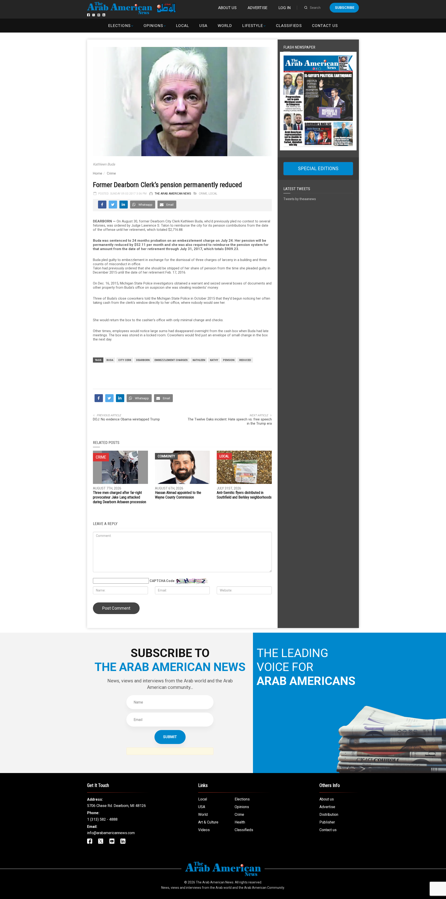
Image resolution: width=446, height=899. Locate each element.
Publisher (327, 822)
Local (182, 25)
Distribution (328, 814)
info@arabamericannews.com (111, 833)
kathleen (199, 360)
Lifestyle (252, 25)
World (225, 25)
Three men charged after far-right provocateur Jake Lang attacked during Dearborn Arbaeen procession (119, 497)
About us (227, 7)
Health (240, 822)
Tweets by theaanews (299, 199)
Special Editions (318, 168)
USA (203, 25)
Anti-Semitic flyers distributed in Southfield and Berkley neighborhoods (244, 494)
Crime (111, 173)
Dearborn (143, 360)
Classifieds (289, 25)
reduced (245, 360)
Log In (285, 7)
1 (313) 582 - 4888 (102, 819)
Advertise (257, 7)
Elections (119, 25)
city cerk (124, 360)
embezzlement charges (171, 360)
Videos (204, 830)
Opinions (153, 25)
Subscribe (344, 8)
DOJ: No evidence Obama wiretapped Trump (126, 419)
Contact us (325, 25)
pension (228, 360)
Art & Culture (208, 822)
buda (109, 360)
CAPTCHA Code (162, 581)
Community (166, 456)
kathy (214, 360)
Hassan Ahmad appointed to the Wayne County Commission (178, 494)
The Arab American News (173, 193)
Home (97, 173)
